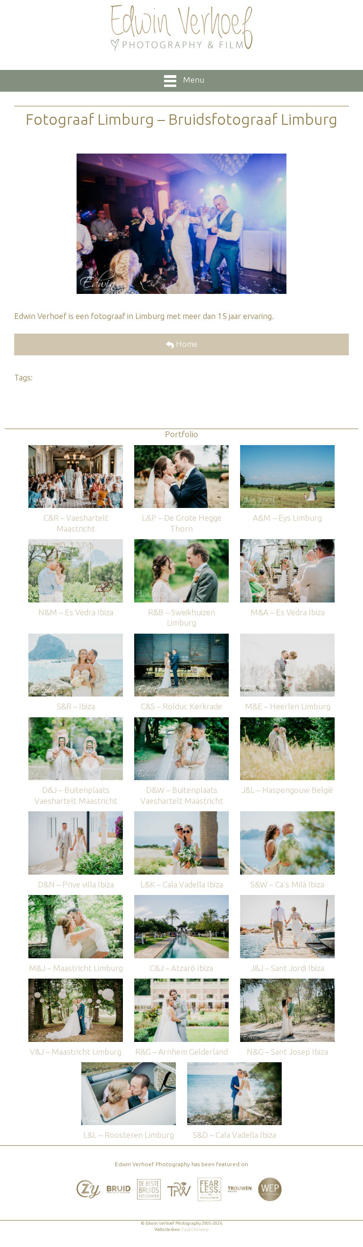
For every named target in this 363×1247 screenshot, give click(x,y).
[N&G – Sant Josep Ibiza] (287, 983)
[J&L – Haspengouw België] (287, 721)
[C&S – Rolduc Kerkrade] (181, 638)
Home (186, 343)
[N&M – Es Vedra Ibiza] (76, 543)
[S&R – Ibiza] (76, 638)
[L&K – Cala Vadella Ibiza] (181, 815)
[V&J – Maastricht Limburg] (76, 983)
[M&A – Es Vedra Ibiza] (287, 543)
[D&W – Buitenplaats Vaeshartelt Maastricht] (181, 721)
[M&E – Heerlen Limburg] (287, 638)
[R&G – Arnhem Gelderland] (181, 983)
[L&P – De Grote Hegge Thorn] (181, 449)
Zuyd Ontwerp (194, 1229)
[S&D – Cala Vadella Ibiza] (234, 1066)
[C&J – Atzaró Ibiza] (181, 899)
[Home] (181, 28)
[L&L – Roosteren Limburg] (129, 1066)
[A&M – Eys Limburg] (287, 449)
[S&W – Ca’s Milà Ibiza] (287, 815)
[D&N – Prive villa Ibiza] (76, 815)
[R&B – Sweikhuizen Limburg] (181, 543)
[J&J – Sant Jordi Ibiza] (287, 899)
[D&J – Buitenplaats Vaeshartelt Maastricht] (76, 721)
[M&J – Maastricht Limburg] (76, 899)
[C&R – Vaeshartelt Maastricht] (76, 449)
